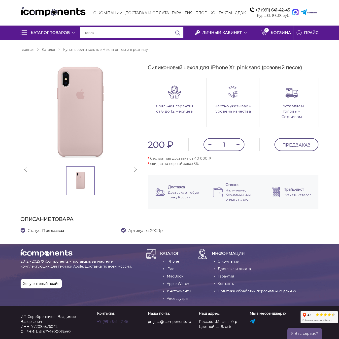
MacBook (175, 276)
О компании (108, 12)
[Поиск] (177, 32)
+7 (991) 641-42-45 (112, 321)
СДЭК (240, 12)
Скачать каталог (297, 195)
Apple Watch (178, 283)
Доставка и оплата (234, 269)
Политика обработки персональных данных (257, 291)
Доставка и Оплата (147, 12)
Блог (201, 12)
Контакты (220, 12)
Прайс (311, 32)
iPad (170, 269)
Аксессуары (177, 298)
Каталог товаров (50, 32)
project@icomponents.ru (169, 321)
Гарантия (182, 12)
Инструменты (179, 291)
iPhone (173, 261)
